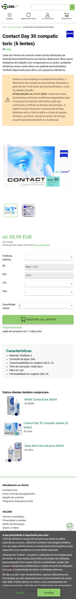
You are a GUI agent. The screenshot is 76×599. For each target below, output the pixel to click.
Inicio (4, 27)
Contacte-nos (9, 490)
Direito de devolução (13, 524)
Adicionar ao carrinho (41, 319)
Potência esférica (7, 257)
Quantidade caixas (7, 306)
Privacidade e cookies (14, 520)
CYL (4, 282)
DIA (4, 274)
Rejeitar (20, 592)
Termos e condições (13, 516)
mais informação (41, 245)
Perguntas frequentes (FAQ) (17, 501)
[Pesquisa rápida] (72, 7)
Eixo (4, 291)
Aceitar (49, 592)
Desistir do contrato (13, 497)
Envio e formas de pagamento (18, 493)
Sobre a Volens (10, 527)
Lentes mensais (15, 27)
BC (4, 265)
